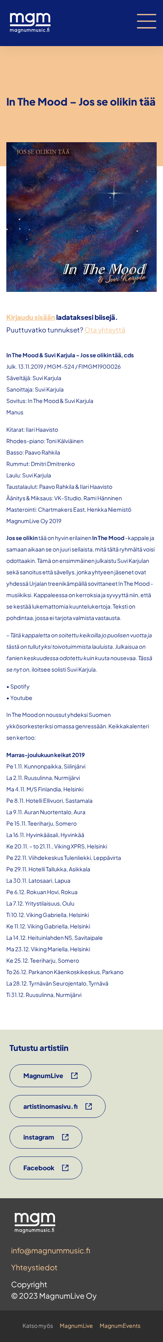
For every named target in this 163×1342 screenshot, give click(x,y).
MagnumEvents (120, 1325)
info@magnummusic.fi (50, 1250)
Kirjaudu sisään (30, 317)
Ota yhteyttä (104, 329)
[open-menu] (147, 21)
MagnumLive (76, 1325)
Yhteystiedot (34, 1267)
